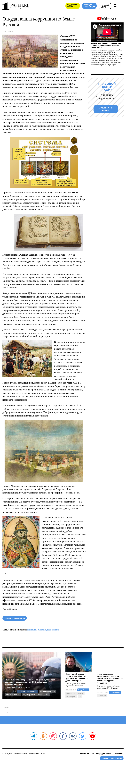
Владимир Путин (29, 695)
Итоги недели (115, 692)
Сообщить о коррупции (89, 6)
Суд (80, 696)
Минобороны (71, 696)
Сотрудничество (103, 754)
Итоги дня (21, 691)
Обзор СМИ (102, 695)
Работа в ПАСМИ (87, 754)
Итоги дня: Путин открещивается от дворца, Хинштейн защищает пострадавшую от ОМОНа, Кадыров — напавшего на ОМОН (30, 682)
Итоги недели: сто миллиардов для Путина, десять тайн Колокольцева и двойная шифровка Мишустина (110, 678)
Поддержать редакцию (72, 6)
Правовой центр (105, 6)
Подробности (32, 691)
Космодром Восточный (75, 693)
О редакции (118, 754)
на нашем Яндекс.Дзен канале (43, 629)
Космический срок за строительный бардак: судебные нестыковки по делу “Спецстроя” (76, 677)
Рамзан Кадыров (43, 695)
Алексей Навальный (13, 695)
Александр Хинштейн (47, 691)
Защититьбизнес (105, 109)
